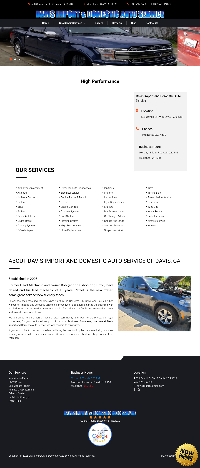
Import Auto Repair (19, 378)
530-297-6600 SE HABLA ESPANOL (151, 4)
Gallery (99, 23)
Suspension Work (113, 230)
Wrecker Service (156, 220)
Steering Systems (113, 225)
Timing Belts (155, 192)
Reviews (117, 23)
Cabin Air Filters (26, 216)
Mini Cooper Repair (19, 385)
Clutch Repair (25, 220)
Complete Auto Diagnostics (76, 188)
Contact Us (152, 23)
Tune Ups (153, 206)
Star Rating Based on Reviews (100, 420)
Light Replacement (114, 202)
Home (45, 23)
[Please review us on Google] (100, 434)
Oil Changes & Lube (115, 216)
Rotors (64, 202)
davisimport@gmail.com (150, 385)
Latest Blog (15, 400)
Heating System (69, 220)
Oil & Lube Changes (19, 397)
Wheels (152, 225)
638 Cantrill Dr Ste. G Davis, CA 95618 (161, 116)
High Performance (71, 225)
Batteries (22, 202)
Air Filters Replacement (30, 188)
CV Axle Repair (26, 230)
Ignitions (109, 188)
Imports (108, 192)
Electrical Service (70, 192)
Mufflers (108, 206)
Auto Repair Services (70, 23)
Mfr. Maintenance (113, 211)
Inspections (110, 197)
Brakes (21, 211)
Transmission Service (159, 197)
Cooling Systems (27, 225)
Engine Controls (69, 206)
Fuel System (67, 216)
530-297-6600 (158, 134)
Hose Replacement (71, 230)
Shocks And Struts (114, 220)
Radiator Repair (156, 216)
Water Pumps (155, 211)
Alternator (23, 192)
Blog (133, 23)
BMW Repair (15, 382)
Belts (20, 206)
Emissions (153, 202)
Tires (150, 188)
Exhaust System (70, 211)
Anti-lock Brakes (26, 197)
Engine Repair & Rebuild (74, 197)
